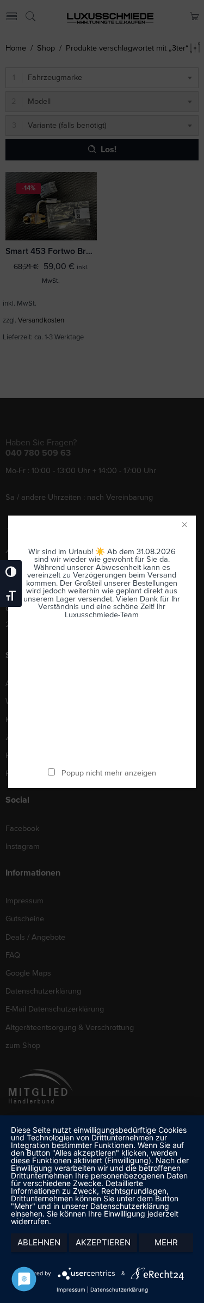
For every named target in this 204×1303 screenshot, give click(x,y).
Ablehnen (38, 1242)
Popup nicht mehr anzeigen (108, 773)
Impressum (71, 1289)
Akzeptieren (103, 1242)
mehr (166, 1242)
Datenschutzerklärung (119, 1289)
